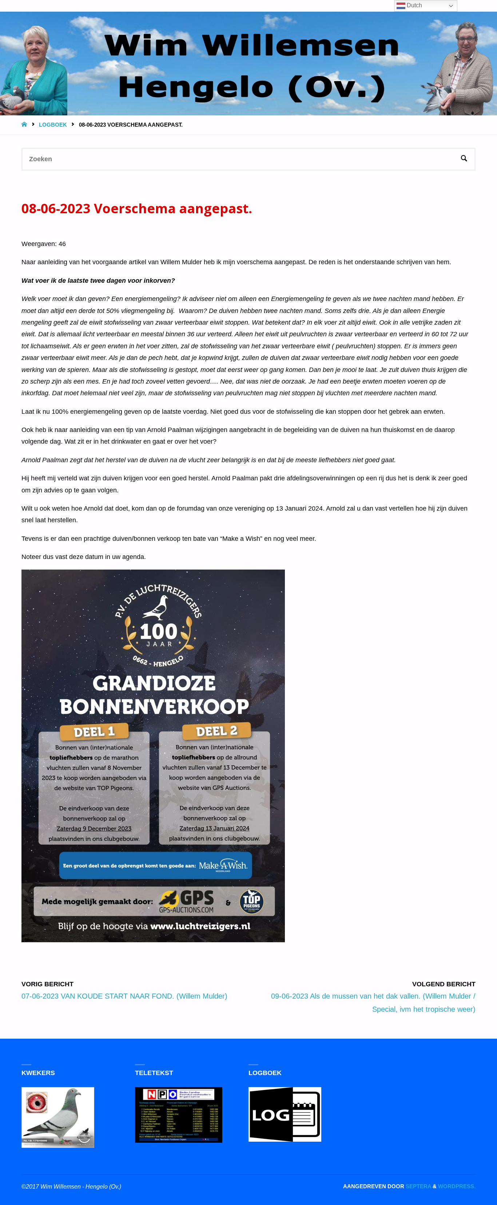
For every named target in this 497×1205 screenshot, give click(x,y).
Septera (417, 1186)
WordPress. (457, 1186)
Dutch (413, 5)
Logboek (53, 125)
